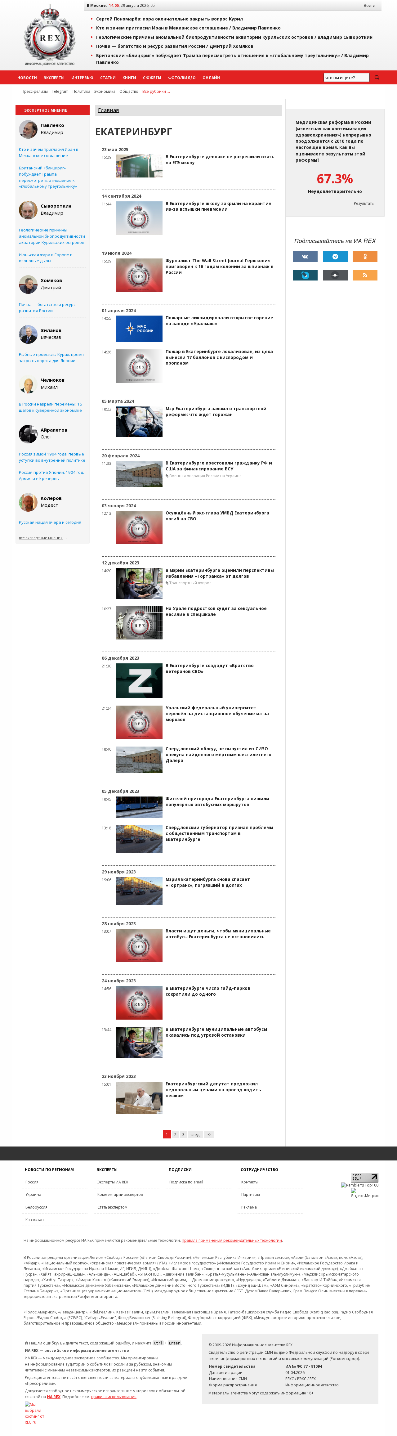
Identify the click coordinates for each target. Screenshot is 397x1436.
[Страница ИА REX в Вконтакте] (305, 256)
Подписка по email (186, 1182)
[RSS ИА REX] (365, 275)
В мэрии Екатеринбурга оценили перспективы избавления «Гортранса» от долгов (220, 573)
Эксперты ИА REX (112, 1182)
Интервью (82, 77)
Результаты (364, 203)
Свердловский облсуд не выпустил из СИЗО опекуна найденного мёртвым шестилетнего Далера (218, 754)
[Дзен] (335, 275)
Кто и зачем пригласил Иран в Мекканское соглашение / (188, 28)
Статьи (108, 77)
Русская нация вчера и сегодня (50, 522)
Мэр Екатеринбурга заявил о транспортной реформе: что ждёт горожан (216, 411)
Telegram (60, 91)
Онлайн (211, 77)
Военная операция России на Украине (205, 475)
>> (209, 1134)
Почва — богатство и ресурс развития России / (174, 46)
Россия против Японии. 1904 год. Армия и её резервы (51, 475)
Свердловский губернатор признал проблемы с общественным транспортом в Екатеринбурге (219, 833)
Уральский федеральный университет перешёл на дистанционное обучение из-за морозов (217, 713)
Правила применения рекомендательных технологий (232, 1240)
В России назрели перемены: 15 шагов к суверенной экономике (50, 407)
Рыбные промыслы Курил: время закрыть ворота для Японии (51, 357)
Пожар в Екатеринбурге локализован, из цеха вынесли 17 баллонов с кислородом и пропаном (219, 357)
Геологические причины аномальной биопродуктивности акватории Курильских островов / (234, 37)
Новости (27, 77)
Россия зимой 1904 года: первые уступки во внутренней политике (52, 457)
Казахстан (34, 1219)
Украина (33, 1194)
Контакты (249, 1182)
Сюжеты (152, 77)
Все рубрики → (156, 91)
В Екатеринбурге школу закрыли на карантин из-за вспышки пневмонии (218, 206)
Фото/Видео (182, 77)
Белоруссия (36, 1207)
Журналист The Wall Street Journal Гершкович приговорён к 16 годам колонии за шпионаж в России (220, 266)
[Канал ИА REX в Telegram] (335, 256)
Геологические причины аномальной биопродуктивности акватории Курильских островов (52, 236)
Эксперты (54, 77)
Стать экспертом (112, 1207)
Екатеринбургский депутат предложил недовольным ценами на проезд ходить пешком (213, 1089)
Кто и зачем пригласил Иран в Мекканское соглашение (48, 152)
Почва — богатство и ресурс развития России (47, 307)
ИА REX (53, 1396)
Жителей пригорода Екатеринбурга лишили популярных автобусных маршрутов (217, 801)
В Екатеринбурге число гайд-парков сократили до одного (208, 991)
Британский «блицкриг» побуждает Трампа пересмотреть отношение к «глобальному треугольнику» (48, 177)
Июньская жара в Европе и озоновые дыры (46, 258)
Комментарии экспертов (120, 1194)
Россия (31, 1182)
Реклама (249, 1207)
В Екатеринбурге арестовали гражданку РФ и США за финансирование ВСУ (219, 466)
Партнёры (250, 1194)
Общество (128, 91)
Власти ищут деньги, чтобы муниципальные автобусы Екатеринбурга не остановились (218, 934)
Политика (81, 91)
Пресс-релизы (35, 91)
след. (195, 1134)
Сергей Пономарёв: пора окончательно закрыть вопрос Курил (169, 19)
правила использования (113, 1396)
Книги (129, 77)
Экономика (104, 91)
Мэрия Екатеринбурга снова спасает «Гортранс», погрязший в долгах (208, 882)
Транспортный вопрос (190, 583)
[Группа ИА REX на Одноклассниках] (365, 256)
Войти (369, 5)
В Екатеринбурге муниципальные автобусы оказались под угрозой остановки (216, 1032)
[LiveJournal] (305, 275)
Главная (108, 110)
